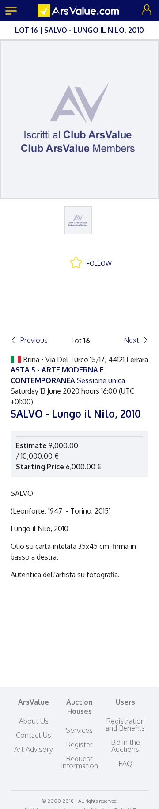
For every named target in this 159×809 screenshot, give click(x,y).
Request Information (79, 762)
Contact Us (33, 735)
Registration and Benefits (125, 724)
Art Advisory (33, 749)
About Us (34, 721)
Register (79, 744)
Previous (34, 340)
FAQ (125, 763)
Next (131, 340)
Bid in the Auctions (125, 746)
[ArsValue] (79, 10)
